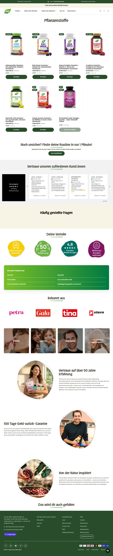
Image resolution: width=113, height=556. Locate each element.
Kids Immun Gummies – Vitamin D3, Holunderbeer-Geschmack (42, 67)
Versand (39, 523)
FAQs (38, 526)
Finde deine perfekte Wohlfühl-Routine (56, 5)
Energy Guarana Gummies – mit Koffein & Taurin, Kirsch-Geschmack (42, 119)
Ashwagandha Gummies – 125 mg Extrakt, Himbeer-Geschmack (15, 67)
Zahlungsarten (84, 529)
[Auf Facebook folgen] (6, 546)
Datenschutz (84, 523)
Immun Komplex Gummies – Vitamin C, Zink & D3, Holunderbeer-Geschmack (69, 67)
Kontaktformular (67, 517)
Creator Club (66, 526)
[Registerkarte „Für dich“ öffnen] (108, 551)
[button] (16, 71)
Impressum (83, 526)
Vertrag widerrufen (86, 536)
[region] (68, 186)
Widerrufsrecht (84, 532)
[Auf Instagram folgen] (11, 546)
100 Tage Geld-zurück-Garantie (46, 517)
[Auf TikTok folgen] (21, 546)
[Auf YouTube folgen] (16, 546)
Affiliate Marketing (67, 532)
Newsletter (40, 520)
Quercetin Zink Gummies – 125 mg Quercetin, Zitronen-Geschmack (16, 119)
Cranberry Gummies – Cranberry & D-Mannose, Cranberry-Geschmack (95, 67)
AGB (81, 517)
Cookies (82, 520)
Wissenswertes (66, 523)
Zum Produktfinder (56, 153)
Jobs (63, 520)
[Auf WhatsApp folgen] (25, 546)
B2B (63, 529)
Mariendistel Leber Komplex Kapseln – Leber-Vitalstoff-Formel (69, 119)
